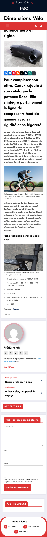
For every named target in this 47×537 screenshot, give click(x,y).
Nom (5, 450)
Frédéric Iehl (12, 347)
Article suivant (10, 387)
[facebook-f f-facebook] (21, 8)
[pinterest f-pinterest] (26, 8)
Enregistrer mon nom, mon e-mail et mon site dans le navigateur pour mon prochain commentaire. (21, 480)
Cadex (16, 309)
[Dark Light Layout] (35, 25)
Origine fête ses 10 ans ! (19, 382)
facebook (13, 526)
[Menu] (7, 26)
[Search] (40, 25)
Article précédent (11, 378)
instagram (33, 526)
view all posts (9, 367)
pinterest (23, 531)
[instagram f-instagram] (23, 8)
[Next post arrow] (41, 393)
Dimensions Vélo (23, 18)
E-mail (6, 463)
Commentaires (8, 427)
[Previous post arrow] (41, 380)
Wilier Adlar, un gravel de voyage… (20, 393)
